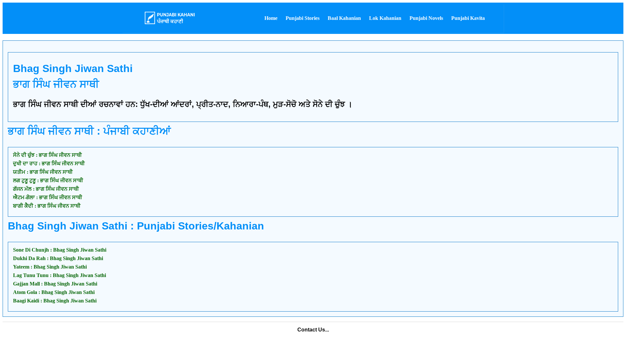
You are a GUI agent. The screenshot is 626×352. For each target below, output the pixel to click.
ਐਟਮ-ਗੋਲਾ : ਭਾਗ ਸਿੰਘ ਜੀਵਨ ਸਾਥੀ (47, 197)
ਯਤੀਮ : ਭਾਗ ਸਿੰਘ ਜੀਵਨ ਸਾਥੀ (43, 172)
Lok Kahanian (385, 18)
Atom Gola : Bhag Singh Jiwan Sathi (54, 292)
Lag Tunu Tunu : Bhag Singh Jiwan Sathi (59, 275)
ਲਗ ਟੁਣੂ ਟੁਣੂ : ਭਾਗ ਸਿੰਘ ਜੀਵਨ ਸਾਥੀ (48, 180)
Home (270, 18)
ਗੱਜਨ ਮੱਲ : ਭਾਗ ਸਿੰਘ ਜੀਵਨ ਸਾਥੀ (46, 189)
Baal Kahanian (344, 18)
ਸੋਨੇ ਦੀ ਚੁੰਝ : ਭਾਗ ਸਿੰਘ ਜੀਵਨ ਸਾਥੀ (47, 155)
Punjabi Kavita (468, 18)
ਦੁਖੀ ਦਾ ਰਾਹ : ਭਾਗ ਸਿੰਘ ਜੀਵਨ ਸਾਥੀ (49, 163)
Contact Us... (313, 329)
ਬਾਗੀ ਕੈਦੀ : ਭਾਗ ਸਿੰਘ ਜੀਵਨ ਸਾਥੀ (47, 206)
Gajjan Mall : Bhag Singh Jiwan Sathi (55, 283)
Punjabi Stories (303, 18)
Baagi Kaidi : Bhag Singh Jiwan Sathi (55, 300)
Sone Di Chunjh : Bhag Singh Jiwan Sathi (59, 250)
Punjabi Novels (426, 18)
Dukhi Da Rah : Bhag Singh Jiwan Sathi (58, 258)
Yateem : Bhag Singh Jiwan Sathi (50, 267)
